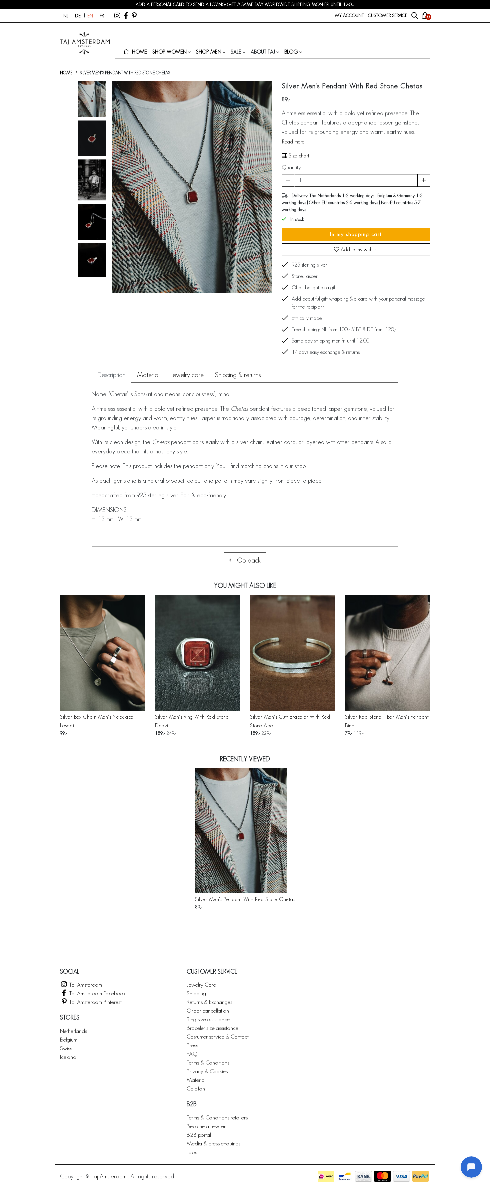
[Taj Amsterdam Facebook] (126, 15)
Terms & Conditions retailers (217, 1117)
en (90, 15)
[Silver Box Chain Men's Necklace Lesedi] (102, 653)
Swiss (66, 1048)
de (78, 15)
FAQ (192, 1054)
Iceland (68, 1057)
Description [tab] (111, 374)
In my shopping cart (356, 234)
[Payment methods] (326, 1176)
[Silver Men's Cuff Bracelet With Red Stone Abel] (292, 653)
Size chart (298, 155)
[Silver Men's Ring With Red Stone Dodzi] (197, 653)
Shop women (169, 52)
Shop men (208, 52)
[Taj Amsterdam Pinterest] (134, 15)
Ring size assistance (208, 1019)
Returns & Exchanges (209, 1002)
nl (65, 15)
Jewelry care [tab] (187, 374)
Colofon (196, 1088)
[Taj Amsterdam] (117, 15)
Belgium (68, 1039)
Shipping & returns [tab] (238, 374)
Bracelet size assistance (212, 1028)
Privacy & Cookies (207, 1071)
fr (102, 15)
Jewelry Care (201, 984)
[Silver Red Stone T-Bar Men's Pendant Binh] (387, 653)
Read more (293, 141)
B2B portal (199, 1134)
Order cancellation (208, 1010)
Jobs (192, 1152)
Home (66, 72)
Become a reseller (206, 1126)
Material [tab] (148, 374)
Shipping (196, 993)
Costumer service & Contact (218, 1036)
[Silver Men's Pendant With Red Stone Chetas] (245, 830)
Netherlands (73, 1031)
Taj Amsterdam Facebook (97, 993)
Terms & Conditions (208, 1062)
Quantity (291, 167)
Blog (291, 52)
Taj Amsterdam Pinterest (95, 1002)
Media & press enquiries (213, 1143)
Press (192, 1045)
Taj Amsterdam (85, 984)
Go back (248, 560)
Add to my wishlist (358, 249)
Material (196, 1079)
